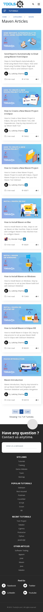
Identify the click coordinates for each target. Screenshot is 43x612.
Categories (17, 17)
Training (21, 465)
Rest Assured (21, 491)
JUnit (21, 558)
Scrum (21, 506)
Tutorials (21, 461)
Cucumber (21, 499)
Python (21, 536)
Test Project (21, 521)
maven (31, 17)
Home (4, 17)
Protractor (22, 532)
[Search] (33, 4)
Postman (21, 495)
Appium (21, 554)
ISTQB (21, 503)
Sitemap (21, 477)
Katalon (21, 525)
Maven (21, 562)
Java (21, 566)
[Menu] (38, 4)
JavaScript (21, 540)
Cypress (22, 528)
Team (21, 473)
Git (21, 510)
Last (27, 411)
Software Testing (21, 550)
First (15, 411)
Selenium (21, 487)
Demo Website (21, 469)
